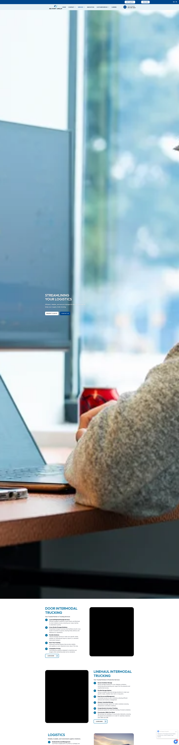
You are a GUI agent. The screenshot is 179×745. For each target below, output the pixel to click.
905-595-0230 (132, 7)
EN (174, 2)
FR (176, 2)
